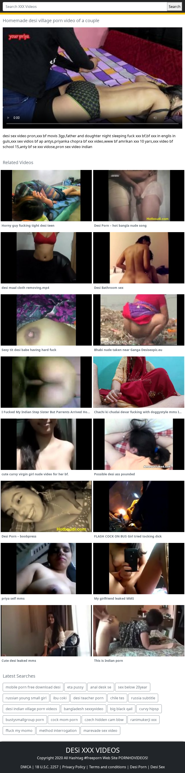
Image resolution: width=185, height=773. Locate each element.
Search (174, 6)
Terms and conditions (107, 766)
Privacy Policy (73, 766)
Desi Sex (157, 766)
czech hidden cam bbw (104, 719)
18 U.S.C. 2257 (46, 766)
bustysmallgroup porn (25, 719)
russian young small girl (26, 697)
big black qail (121, 708)
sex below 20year (132, 687)
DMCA (26, 766)
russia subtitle (143, 697)
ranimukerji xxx (143, 719)
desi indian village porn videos (31, 708)
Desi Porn (138, 766)
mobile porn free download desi (33, 687)
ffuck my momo (19, 730)
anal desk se (100, 687)
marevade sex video (100, 730)
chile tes (117, 697)
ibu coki (60, 697)
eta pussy (75, 687)
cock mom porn (64, 719)
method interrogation (58, 730)
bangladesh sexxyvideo (83, 708)
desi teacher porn (88, 697)
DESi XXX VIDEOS (93, 750)
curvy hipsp (149, 708)
